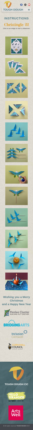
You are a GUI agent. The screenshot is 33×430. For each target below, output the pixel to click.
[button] (29, 9)
